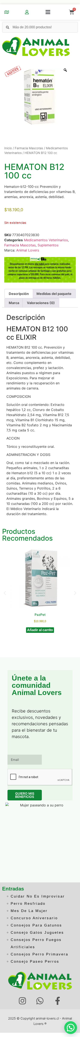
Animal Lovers (27, 250)
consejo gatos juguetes (37, 933)
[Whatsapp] (40, 1000)
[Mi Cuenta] (27, 12)
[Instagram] (22, 1000)
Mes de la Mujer (29, 911)
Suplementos (48, 245)
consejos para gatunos (36, 925)
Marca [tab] (14, 303)
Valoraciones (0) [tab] (41, 303)
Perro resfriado (28, 904)
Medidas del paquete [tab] (53, 294)
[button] (48, 12)
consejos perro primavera (39, 954)
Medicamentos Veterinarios (46, 240)
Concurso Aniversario (34, 918)
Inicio (8, 148)
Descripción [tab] (19, 294)
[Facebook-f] (57, 1000)
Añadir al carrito (40, 630)
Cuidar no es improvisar (38, 896)
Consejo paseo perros (35, 961)
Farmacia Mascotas (29, 148)
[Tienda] (6, 12)
